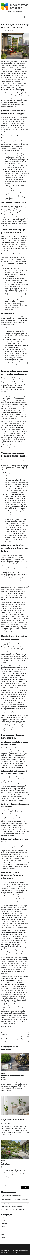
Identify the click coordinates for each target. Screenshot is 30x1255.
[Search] (27, 17)
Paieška (3, 1185)
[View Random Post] (24, 17)
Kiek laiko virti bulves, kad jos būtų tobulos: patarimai (14, 1204)
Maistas (3, 1226)
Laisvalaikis (4, 1223)
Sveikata (3, 1237)
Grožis (2, 1218)
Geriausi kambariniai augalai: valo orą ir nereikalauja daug (14, 1120)
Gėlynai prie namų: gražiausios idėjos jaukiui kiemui (13, 1163)
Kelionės (3, 1220)
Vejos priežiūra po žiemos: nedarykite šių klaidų (14, 1076)
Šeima (2, 1234)
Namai (10, 1026)
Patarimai (3, 1231)
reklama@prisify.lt (11, 1252)
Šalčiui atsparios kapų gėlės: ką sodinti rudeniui (12, 1206)
